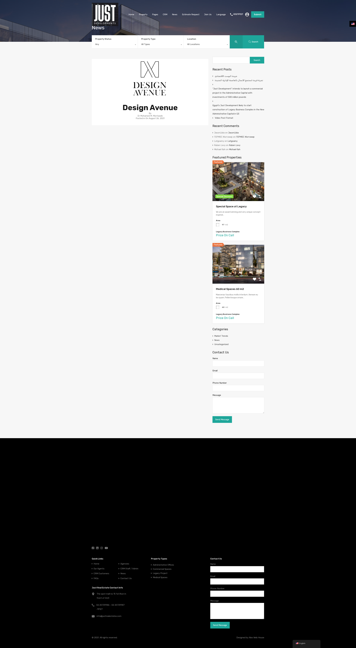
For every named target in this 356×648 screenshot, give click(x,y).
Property (143, 14)
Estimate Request (190, 14)
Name (215, 358)
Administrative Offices (163, 565)
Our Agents (99, 569)
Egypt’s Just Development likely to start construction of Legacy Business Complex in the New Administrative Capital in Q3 (238, 109)
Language (221, 14)
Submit (257, 14)
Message (216, 395)
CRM (165, 14)
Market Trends (221, 336)
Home (131, 14)
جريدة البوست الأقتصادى (226, 76)
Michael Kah (234, 149)
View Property (238, 193)
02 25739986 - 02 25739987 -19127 (110, 607)
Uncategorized (221, 344)
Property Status (103, 39)
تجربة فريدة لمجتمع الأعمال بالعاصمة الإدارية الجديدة (239, 80)
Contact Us (126, 578)
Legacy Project (160, 573)
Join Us (208, 14)
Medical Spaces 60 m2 (230, 289)
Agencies (124, 564)
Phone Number (219, 383)
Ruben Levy (234, 145)
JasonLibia (233, 132)
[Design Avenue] (150, 96)
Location (191, 39)
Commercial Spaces (162, 569)
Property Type (148, 39)
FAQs (96, 578)
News (174, 14)
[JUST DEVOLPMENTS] (105, 25)
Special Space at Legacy (231, 206)
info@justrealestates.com (109, 616)
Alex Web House (256, 637)
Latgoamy (233, 141)
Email (214, 370)
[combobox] (115, 45)
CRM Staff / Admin (129, 569)
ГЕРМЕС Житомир (245, 137)
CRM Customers (101, 574)
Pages (155, 14)
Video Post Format (224, 118)
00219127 (238, 14)
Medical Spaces (160, 577)
